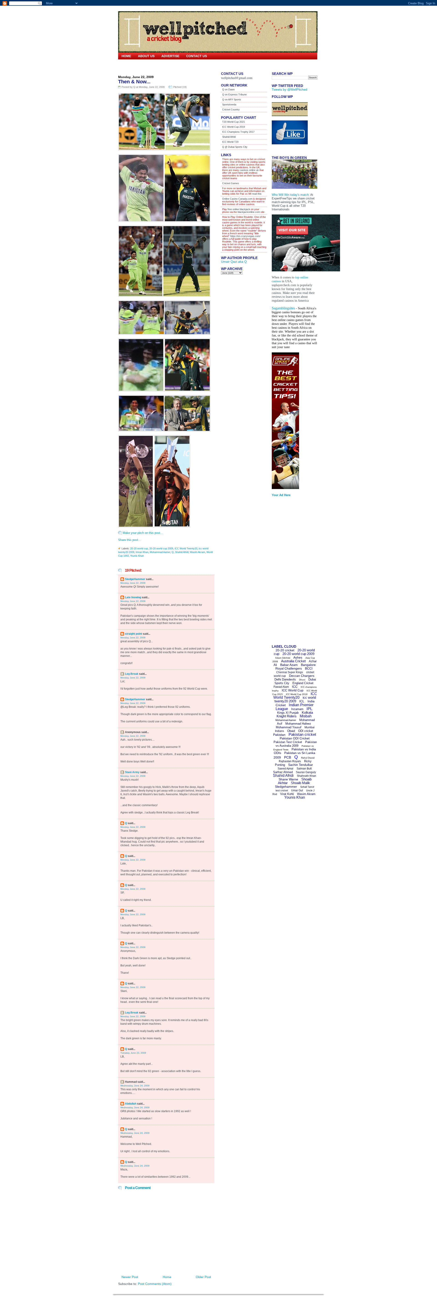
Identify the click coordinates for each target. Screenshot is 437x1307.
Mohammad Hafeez (298, 723)
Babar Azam (289, 665)
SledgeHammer (135, 579)
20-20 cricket (285, 650)
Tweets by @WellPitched (289, 89)
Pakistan (279, 734)
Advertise (170, 56)
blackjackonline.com (249, 212)
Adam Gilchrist (282, 658)
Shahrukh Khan (306, 775)
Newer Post (130, 1277)
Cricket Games (230, 183)
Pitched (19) (180, 87)
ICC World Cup (292, 690)
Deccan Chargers (301, 676)
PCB (287, 757)
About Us (146, 56)
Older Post (203, 1277)
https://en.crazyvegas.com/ (245, 236)
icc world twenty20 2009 (295, 699)
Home (126, 56)
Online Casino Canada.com (237, 198)
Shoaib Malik (300, 783)
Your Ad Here (281, 495)
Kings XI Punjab (288, 712)
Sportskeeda (229, 104)
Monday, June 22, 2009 (132, 583)
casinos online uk (249, 170)
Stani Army (132, 772)
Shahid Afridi (181, 552)
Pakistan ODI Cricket (295, 738)
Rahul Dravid (308, 758)
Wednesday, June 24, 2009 (135, 1085)
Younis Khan (137, 555)
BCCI (309, 668)
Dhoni (302, 679)
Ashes (297, 657)
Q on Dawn (228, 89)
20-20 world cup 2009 (161, 548)
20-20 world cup (139, 548)
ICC (294, 686)
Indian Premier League (295, 707)
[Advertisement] (290, 572)
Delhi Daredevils (285, 679)
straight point (133, 633)
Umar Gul (297, 790)
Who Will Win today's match (290, 194)
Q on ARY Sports (231, 99)
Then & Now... (134, 81)
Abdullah (130, 1103)
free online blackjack (239, 209)
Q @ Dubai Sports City (234, 146)
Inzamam (297, 709)
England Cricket (302, 683)
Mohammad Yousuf (288, 727)
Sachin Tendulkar (300, 765)
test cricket (282, 790)
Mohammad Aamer (160, 552)
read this (256, 193)
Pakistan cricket (302, 734)
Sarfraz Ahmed (283, 772)
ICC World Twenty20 (186, 548)
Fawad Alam (281, 686)
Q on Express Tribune (234, 94)
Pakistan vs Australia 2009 (296, 743)
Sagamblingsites (283, 308)
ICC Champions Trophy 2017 (238, 131)
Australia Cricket (293, 661)
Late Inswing (133, 597)
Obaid (291, 731)
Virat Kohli (287, 794)
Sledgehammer (286, 786)
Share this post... (129, 540)
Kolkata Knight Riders (295, 714)
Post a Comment (137, 1188)
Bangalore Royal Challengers (295, 666)
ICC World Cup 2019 (233, 126)
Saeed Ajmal (285, 768)
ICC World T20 (230, 141)
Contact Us (196, 56)
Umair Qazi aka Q (234, 261)
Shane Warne (288, 779)
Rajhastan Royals (290, 761)
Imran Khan (142, 552)
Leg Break (131, 673)
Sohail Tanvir (307, 786)
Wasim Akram (197, 552)
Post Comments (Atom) (155, 1284)
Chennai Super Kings (289, 672)
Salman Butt (304, 768)
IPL (309, 709)
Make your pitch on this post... (143, 533)
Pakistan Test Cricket (288, 742)
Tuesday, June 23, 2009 (133, 1053)
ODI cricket (305, 731)
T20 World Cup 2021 (233, 121)
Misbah (306, 716)
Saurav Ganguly (306, 772)
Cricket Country (231, 109)
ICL (301, 701)
